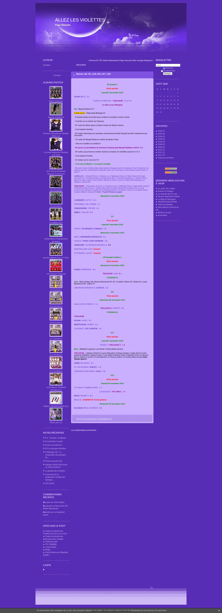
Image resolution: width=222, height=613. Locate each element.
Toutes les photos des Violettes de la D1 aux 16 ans (55, 532)
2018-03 (161, 142)
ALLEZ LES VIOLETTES (80, 19)
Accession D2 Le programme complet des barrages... (55, 477)
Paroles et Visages (165, 191)
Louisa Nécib (50, 547)
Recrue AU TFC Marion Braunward (55, 507)
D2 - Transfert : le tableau (55, 438)
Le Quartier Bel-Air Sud (167, 194)
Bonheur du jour (164, 212)
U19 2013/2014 (56, 306)
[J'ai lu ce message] (219, 610)
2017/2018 (49, 483)
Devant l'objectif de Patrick (169, 196)
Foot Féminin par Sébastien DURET (55, 553)
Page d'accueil (126, 60)
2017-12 (161, 150)
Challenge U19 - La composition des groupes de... (55, 454)
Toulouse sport (51, 542)
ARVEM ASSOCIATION (167, 202)
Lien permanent (89, 419)
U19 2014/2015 (56, 190)
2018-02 (161, 144)
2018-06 (161, 134)
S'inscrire (169, 68)
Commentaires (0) (104, 419)
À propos (57, 75)
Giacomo (46, 502)
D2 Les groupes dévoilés (55, 448)
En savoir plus (160, 610)
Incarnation (162, 215)
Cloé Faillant (59, 502)
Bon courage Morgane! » (143, 60)
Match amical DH (56, 101)
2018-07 (161, 131)
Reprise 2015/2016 (56, 117)
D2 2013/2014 (56, 290)
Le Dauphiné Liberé (54, 513)
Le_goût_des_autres (166, 188)
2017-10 (161, 155)
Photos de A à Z (56, 422)
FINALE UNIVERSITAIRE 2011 (56, 406)
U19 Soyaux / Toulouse (56, 274)
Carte (47, 565)
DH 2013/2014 (56, 323)
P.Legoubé (47, 506)
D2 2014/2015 (56, 206)
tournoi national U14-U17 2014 (56, 258)
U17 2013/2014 (56, 339)
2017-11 (161, 152)
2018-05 (161, 136)
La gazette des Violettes (55, 471)
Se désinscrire (169, 71)
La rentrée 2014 (56, 223)
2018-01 (161, 147)
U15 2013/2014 (56, 355)
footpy (47, 550)
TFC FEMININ (51, 544)
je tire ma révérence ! (54, 445)
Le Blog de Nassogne (167, 199)
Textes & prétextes (165, 204)
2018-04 (161, 139)
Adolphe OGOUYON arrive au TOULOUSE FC (56, 466)
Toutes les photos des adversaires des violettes (53, 537)
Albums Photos (53, 82)
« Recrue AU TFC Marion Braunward (103, 60)
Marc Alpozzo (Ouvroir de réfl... (167, 208)
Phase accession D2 (53, 461)
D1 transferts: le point (54, 441)
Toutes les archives (166, 158)
